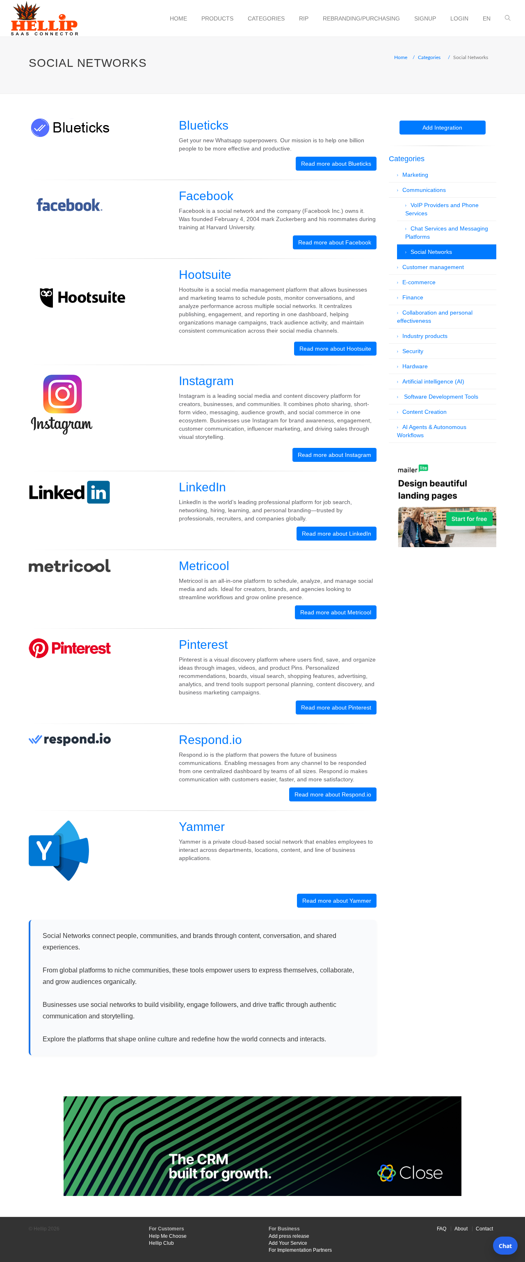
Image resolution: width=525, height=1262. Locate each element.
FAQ (441, 1229)
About (461, 1229)
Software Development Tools (440, 396)
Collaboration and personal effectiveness (434, 316)
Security (412, 351)
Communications (424, 190)
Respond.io (210, 739)
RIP (303, 18)
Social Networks (431, 252)
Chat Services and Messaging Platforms (446, 232)
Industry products (424, 336)
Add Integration (442, 127)
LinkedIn (202, 487)
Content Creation (424, 411)
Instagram (206, 381)
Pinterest (203, 644)
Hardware (415, 366)
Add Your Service (288, 1243)
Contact (484, 1229)
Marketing (415, 174)
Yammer (202, 826)
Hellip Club (161, 1243)
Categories (266, 18)
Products (217, 18)
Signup (425, 18)
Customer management (433, 267)
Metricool (204, 566)
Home (178, 18)
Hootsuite (205, 274)
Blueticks (203, 125)
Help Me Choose (168, 1236)
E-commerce (419, 282)
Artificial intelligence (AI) (433, 381)
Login (459, 18)
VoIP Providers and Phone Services (442, 209)
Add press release (289, 1236)
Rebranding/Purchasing (361, 18)
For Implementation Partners (300, 1250)
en (487, 18)
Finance (412, 297)
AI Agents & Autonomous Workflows (431, 431)
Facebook (206, 196)
